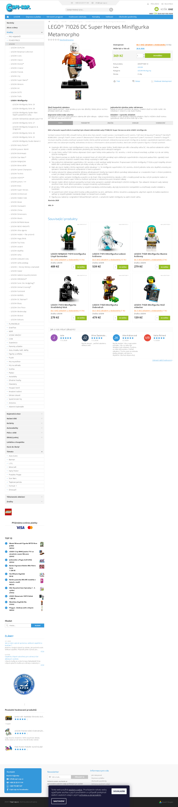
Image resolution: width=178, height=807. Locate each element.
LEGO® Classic (17, 60)
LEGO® (17, 16)
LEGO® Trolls (16, 96)
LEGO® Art (15, 88)
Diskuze (135, 123)
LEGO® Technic (17, 173)
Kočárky (10, 423)
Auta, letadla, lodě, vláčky (18, 350)
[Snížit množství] (144, 56)
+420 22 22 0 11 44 (16, 782)
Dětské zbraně (14, 395)
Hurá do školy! (13, 447)
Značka (110, 123)
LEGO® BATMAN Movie (20, 222)
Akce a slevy (12, 27)
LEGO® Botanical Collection (22, 52)
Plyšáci (11, 373)
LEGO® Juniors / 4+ (18, 182)
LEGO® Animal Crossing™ (21, 287)
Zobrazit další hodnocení (162, 360)
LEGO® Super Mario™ (19, 80)
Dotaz (137, 81)
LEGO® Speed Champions (21, 169)
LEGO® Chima (16, 210)
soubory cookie (75, 789)
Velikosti (109, 16)
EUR (159, 13)
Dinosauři (12, 490)
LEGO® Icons (16, 56)
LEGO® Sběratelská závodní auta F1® (28, 119)
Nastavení (58, 801)
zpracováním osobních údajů (57, 784)
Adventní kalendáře (16, 406)
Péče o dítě (11, 433)
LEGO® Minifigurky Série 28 (24, 108)
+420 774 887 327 (15, 786)
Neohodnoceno (67, 40)
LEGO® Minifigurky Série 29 (24, 104)
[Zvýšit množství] (144, 54)
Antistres (12, 403)
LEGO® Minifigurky (19, 100)
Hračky (10, 32)
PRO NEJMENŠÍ (15, 36)
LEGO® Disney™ (17, 64)
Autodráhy (13, 376)
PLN (167, 13)
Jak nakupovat (96, 775)
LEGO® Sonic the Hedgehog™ (23, 283)
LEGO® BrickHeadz (18, 153)
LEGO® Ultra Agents (19, 230)
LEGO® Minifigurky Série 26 (24, 133)
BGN (151, 13)
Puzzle (11, 357)
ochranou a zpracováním (90, 795)
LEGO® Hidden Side (19, 198)
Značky (10, 501)
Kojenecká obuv (14, 414)
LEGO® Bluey (16, 303)
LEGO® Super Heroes (19, 190)
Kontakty (96, 16)
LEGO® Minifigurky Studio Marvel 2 (27, 141)
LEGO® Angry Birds (18, 238)
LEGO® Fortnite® (18, 291)
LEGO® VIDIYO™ (17, 178)
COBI (11, 339)
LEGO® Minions (17, 84)
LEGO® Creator (17, 68)
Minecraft (12, 467)
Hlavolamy (13, 384)
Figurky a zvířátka (15, 354)
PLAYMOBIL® (14, 324)
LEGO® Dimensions (19, 214)
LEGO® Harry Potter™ (19, 145)
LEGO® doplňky (17, 251)
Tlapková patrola (15, 482)
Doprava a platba (33, 16)
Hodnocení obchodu (77, 16)
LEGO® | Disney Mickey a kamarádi (25, 267)
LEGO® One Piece (18, 307)
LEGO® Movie (16, 202)
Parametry (85, 123)
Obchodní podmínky (128, 16)
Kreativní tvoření (15, 391)
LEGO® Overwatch (18, 206)
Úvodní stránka (8, 16)
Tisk (118, 81)
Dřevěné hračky (15, 380)
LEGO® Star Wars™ (18, 157)
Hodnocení (160, 123)
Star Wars (12, 478)
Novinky (10, 23)
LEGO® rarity (16, 255)
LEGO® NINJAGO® (18, 161)
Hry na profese (14, 361)
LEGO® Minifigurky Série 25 (24, 137)
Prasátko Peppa (15, 474)
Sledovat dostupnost (163, 81)
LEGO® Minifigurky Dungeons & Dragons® (25, 128)
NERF (11, 331)
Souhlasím (119, 791)
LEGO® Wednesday (18, 311)
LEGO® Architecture (19, 194)
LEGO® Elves (16, 186)
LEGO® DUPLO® (18, 47)
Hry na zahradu (15, 365)
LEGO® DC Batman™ (19, 299)
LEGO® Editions (17, 319)
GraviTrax (12, 327)
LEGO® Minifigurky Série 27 (24, 123)
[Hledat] (111, 10)
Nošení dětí (12, 418)
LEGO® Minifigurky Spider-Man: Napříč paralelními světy (25, 113)
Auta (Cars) (13, 456)
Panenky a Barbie (15, 346)
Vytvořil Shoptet (167, 802)
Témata (10, 451)
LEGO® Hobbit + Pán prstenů (22, 234)
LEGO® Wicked (17, 315)
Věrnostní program (55, 16)
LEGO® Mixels (16, 218)
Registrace (169, 4)
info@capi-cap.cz (16, 779)
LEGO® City (15, 76)
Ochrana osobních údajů (100, 784)
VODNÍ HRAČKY (15, 335)
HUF (163, 13)
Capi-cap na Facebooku (18, 789)
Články (9, 636)
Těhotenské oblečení (16, 497)
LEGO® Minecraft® (18, 165)
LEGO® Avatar (16, 271)
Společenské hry (15, 399)
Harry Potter (14, 471)
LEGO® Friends (17, 72)
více (42, 651)
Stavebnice (13, 342)
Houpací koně (14, 388)
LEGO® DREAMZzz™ (19, 279)
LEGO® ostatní (17, 246)
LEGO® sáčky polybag (19, 263)
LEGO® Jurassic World (19, 149)
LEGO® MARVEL (17, 295)
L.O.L (11, 463)
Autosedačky (12, 428)
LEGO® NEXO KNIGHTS (20, 226)
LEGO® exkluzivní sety (20, 259)
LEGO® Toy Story (18, 242)
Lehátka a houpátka (15, 442)
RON (171, 13)
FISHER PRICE (14, 40)
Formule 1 (13, 486)
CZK (155, 13)
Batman (12, 459)
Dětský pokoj (12, 437)
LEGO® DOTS (16, 92)
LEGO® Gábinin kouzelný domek (24, 275)
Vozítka (11, 369)
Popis (60, 123)
